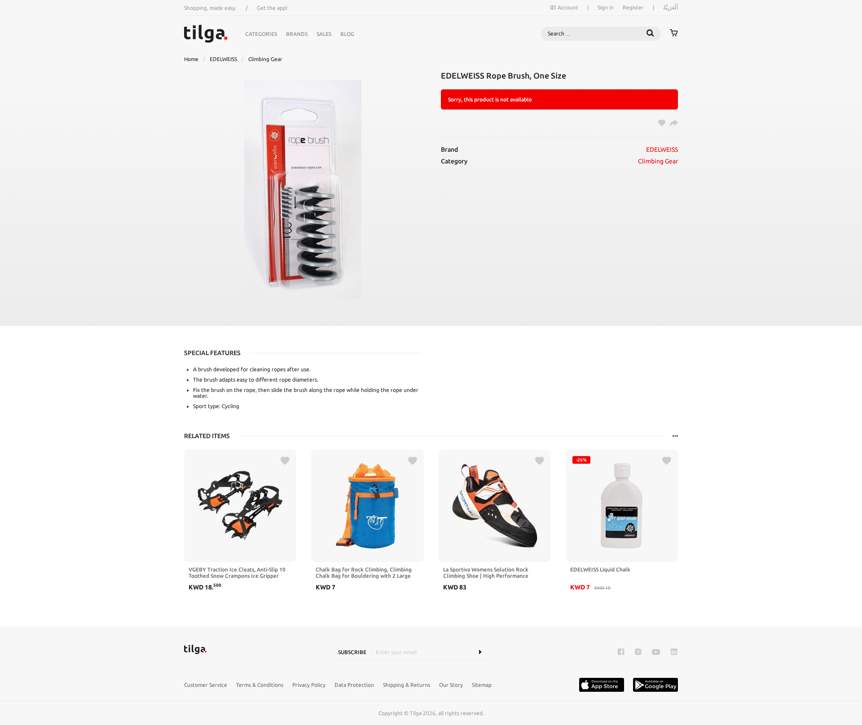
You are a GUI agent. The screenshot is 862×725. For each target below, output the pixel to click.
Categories (261, 34)
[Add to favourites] (285, 461)
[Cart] (674, 33)
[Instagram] (638, 652)
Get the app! (272, 8)
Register (633, 7)
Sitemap (482, 685)
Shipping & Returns (406, 685)
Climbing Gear (265, 59)
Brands (297, 34)
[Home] (205, 34)
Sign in (606, 7)
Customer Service (205, 685)
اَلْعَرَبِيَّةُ (670, 7)
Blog (347, 34)
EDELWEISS (223, 59)
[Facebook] (621, 652)
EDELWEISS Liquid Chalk (600, 569)
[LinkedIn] (674, 652)
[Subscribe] (480, 652)
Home (191, 59)
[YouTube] (656, 652)
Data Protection (354, 685)
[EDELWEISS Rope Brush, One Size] (302, 189)
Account (568, 7)
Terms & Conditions (259, 685)
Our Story (451, 685)
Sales (324, 34)
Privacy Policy (308, 685)
